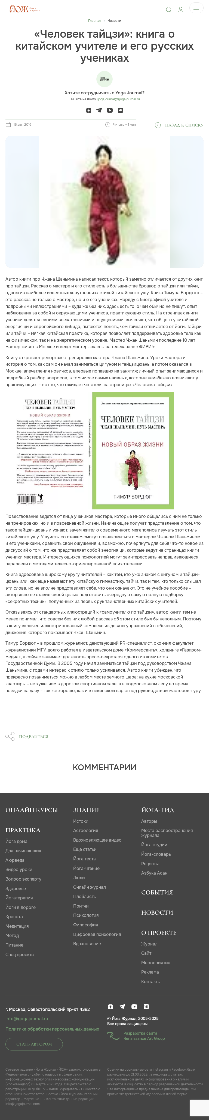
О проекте (159, 933)
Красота (14, 917)
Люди (79, 878)
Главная (94, 21)
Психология (86, 915)
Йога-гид (157, 810)
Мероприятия (155, 963)
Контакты (151, 981)
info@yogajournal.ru (26, 1019)
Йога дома (16, 841)
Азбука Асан (154, 873)
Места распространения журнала (167, 833)
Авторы (149, 821)
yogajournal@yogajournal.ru (118, 99)
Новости (157, 913)
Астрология (85, 830)
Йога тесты (84, 859)
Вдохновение (87, 944)
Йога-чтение (86, 868)
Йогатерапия (19, 898)
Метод (12, 935)
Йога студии (154, 845)
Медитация (17, 926)
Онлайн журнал (89, 887)
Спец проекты (19, 954)
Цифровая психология (97, 934)
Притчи (81, 906)
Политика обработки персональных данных (52, 1029)
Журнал (149, 944)
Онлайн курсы (31, 810)
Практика (23, 830)
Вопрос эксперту (23, 879)
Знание (86, 810)
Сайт (146, 953)
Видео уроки (18, 869)
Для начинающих (23, 851)
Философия (85, 925)
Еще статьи (85, 849)
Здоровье (15, 888)
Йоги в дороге (20, 907)
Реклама (150, 972)
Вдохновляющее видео (97, 840)
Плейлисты (85, 896)
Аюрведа (14, 860)
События (157, 892)
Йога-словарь (156, 854)
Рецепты (150, 864)
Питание (14, 945)
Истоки (80, 821)
